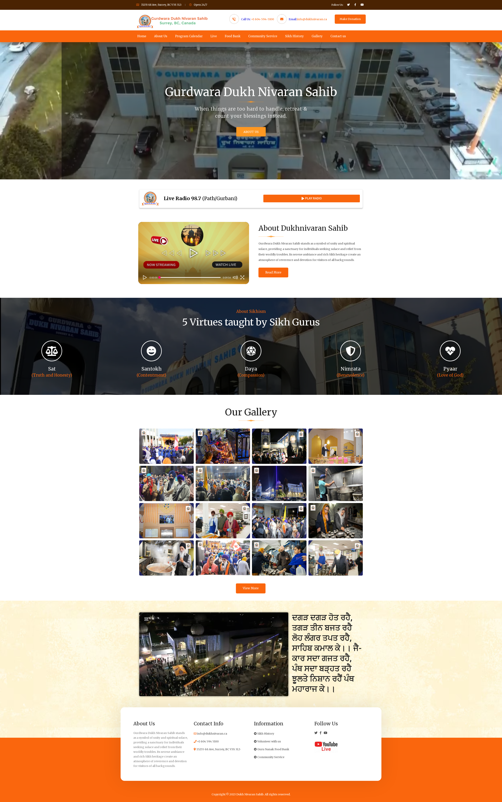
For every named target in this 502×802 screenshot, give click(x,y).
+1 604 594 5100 (207, 741)
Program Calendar (189, 36)
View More (251, 588)
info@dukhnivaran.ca (312, 19)
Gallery (317, 36)
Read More (273, 272)
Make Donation (350, 19)
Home (141, 36)
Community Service (262, 36)
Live (213, 36)
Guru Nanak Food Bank (273, 749)
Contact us (338, 36)
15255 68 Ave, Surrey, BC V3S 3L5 (218, 749)
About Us (160, 36)
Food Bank (232, 36)
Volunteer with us (269, 741)
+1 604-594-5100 (262, 19)
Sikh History (294, 36)
